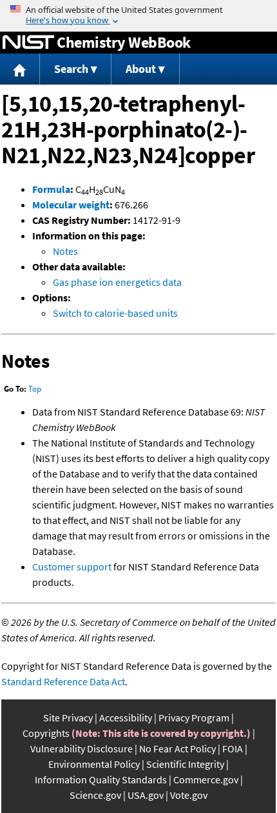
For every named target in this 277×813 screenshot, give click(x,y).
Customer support (71, 566)
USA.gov (146, 794)
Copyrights (46, 733)
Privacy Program (193, 717)
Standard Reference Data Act (63, 681)
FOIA (232, 748)
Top (34, 388)
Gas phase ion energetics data (117, 282)
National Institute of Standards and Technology (28, 42)
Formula (51, 189)
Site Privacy (68, 717)
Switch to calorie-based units (115, 312)
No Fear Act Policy (177, 748)
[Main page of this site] (20, 69)
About (141, 68)
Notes (65, 251)
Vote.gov (188, 794)
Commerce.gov (205, 779)
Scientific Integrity (185, 764)
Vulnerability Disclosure (81, 748)
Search (71, 68)
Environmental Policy (94, 764)
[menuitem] (20, 69)
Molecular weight (71, 204)
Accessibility (125, 717)
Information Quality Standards (101, 779)
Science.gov (95, 794)
